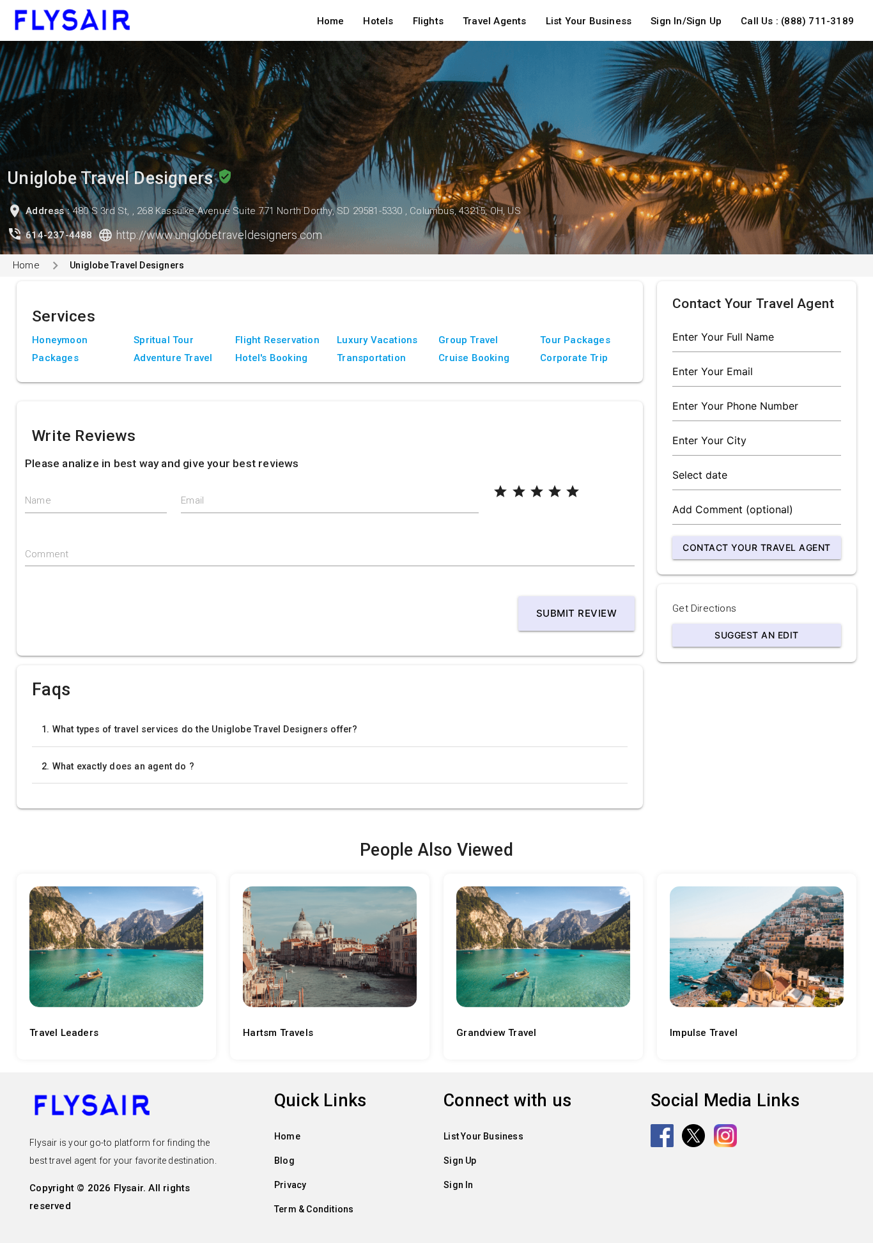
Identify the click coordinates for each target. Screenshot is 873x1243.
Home (330, 21)
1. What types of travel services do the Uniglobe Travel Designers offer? (199, 729)
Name (38, 500)
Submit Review (576, 613)
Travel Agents (495, 21)
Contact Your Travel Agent (757, 547)
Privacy (290, 1185)
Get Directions (704, 608)
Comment (46, 554)
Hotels (378, 21)
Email (192, 500)
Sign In (458, 1185)
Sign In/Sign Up (686, 21)
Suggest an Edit (757, 634)
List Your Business (589, 21)
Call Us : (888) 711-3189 (797, 21)
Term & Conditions (313, 1209)
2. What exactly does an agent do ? (118, 766)
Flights (428, 21)
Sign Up (460, 1160)
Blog (284, 1160)
